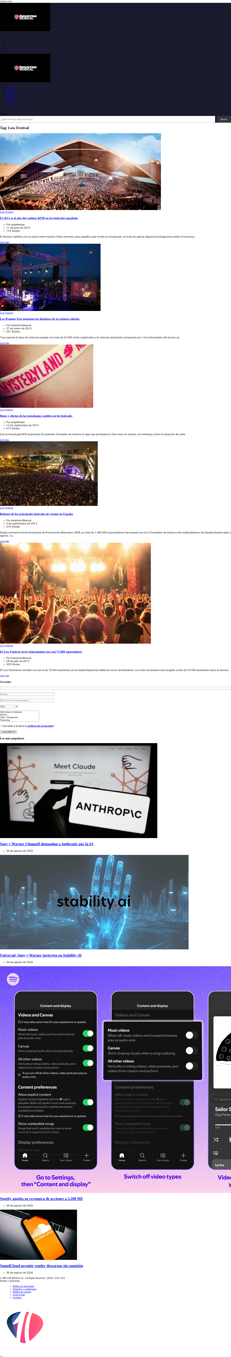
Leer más (4, 242)
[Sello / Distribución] (19, 717)
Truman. (25, 1281)
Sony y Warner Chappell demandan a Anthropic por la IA (46, 844)
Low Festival (6, 212)
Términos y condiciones (24, 1289)
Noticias (10, 89)
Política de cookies (22, 1292)
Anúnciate (11, 101)
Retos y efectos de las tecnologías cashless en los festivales (36, 416)
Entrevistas (11, 95)
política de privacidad (40, 726)
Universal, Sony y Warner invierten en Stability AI (41, 955)
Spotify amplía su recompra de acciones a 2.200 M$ (41, 1199)
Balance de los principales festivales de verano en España (36, 514)
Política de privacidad (23, 1286)
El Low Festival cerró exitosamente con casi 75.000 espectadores (41, 651)
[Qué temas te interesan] (19, 712)
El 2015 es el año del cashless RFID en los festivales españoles (39, 218)
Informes (10, 92)
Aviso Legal (19, 1294)
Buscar (3, 114)
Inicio (9, 86)
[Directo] (19, 715)
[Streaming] (19, 720)
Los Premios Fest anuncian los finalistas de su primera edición (40, 319)
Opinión (10, 98)
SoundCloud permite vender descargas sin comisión (41, 1266)
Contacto (17, 1297)
